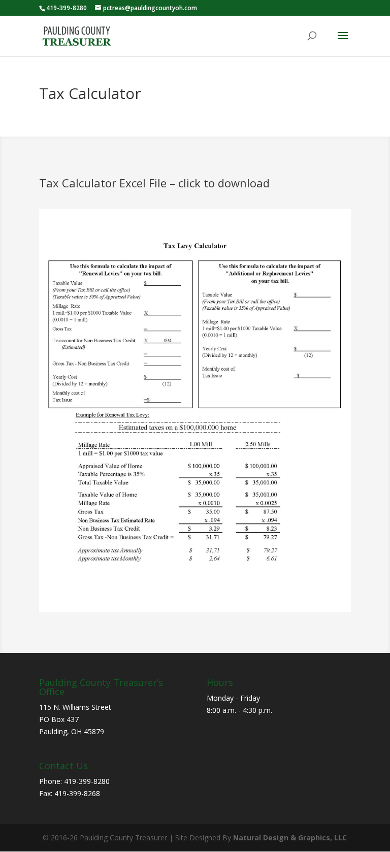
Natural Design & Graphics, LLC (290, 837)
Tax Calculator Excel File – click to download (154, 182)
